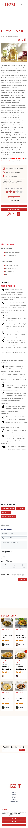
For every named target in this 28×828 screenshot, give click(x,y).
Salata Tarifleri (6, 512)
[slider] (14, 192)
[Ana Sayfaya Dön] (14, 786)
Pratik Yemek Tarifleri (8, 508)
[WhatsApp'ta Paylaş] (19, 40)
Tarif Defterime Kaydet (14, 197)
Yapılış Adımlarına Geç (15, 209)
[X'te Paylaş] (22, 40)
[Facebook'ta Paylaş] (25, 40)
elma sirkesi (21, 158)
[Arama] (25, 4)
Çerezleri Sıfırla (14, 801)
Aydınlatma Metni (14, 796)
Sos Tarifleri (20, 508)
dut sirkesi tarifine (6, 161)
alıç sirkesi (14, 158)
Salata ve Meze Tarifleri (8, 516)
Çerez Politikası (14, 800)
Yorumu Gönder (22, 579)
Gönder (21, 749)
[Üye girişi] (21, 4)
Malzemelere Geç (15, 206)
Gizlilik (14, 798)
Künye (14, 792)
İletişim (14, 794)
